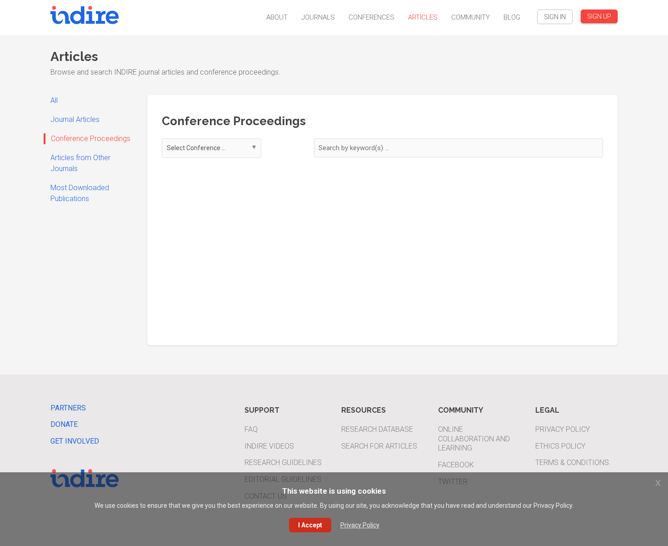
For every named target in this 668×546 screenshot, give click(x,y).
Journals (318, 17)
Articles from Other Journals (80, 163)
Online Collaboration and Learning (474, 439)
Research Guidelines (283, 462)
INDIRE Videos (269, 446)
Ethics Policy (560, 446)
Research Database (377, 429)
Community (470, 17)
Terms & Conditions (572, 462)
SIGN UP (599, 16)
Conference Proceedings (90, 138)
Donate (64, 424)
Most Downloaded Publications (79, 193)
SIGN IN (555, 16)
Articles (423, 17)
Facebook (456, 464)
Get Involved (74, 441)
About (277, 17)
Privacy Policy (562, 429)
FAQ (251, 429)
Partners (68, 408)
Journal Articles (75, 119)
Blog (511, 17)
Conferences (371, 17)
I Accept (310, 525)
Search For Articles (379, 446)
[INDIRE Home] (84, 14)
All (54, 100)
